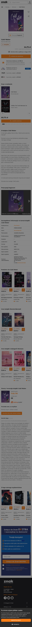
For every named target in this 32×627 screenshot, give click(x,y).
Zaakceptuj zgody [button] (16, 620)
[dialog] (16, 617)
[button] (16, 624)
